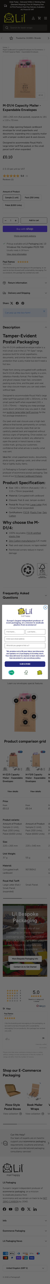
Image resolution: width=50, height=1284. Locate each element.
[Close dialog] (45, 607)
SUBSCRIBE (25, 664)
